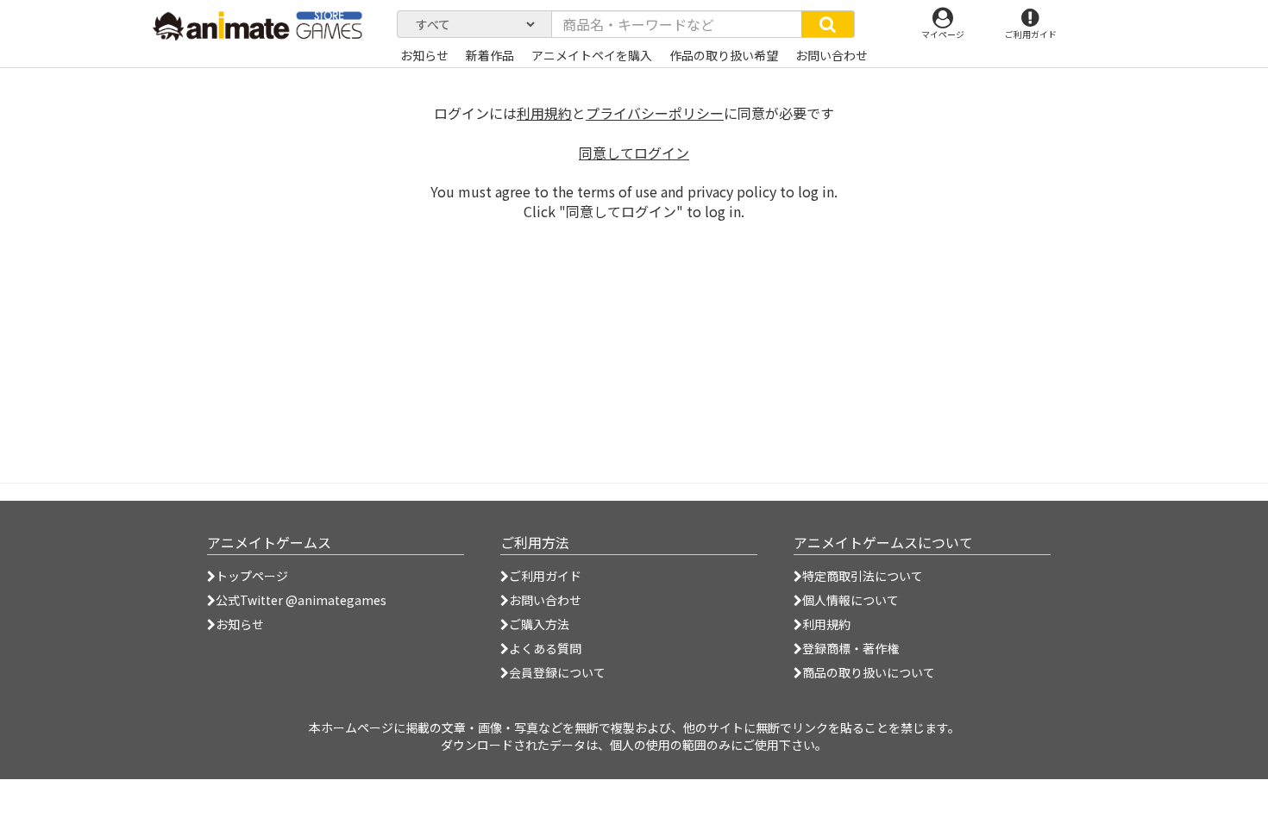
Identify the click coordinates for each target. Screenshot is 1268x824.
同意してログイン (634, 152)
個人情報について (850, 600)
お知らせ (240, 624)
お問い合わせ (545, 600)
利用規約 (544, 113)
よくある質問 (545, 648)
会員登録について (557, 672)
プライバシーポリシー (655, 113)
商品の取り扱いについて (868, 672)
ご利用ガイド (545, 575)
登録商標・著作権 (850, 648)
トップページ (252, 575)
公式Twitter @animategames (301, 600)
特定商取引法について (862, 575)
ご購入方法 (539, 624)
